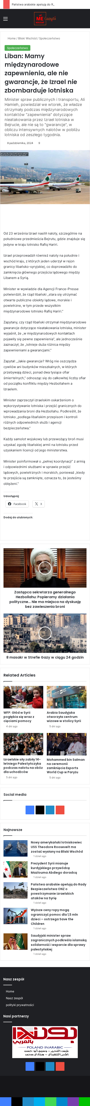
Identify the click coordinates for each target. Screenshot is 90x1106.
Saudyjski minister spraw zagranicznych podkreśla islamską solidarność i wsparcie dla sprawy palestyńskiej (59, 942)
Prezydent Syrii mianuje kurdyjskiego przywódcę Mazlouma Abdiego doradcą (54, 868)
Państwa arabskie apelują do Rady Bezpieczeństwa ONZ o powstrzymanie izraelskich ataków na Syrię (58, 891)
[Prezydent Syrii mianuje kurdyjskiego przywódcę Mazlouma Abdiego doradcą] (15, 869)
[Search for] (84, 20)
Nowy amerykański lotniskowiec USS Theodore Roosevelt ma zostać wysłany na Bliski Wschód (57, 847)
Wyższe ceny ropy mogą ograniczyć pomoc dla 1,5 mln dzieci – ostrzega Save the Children (54, 917)
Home (11, 38)
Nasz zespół (14, 998)
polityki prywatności (20, 1005)
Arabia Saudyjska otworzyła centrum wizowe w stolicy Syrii (64, 716)
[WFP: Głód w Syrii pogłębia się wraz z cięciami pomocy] (23, 697)
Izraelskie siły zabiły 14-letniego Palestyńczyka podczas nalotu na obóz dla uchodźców (23, 765)
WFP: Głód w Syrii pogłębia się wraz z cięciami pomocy (18, 716)
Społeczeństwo (49, 38)
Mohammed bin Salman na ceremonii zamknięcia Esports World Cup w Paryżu (66, 765)
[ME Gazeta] (45, 18)
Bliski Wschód (27, 38)
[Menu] (5, 20)
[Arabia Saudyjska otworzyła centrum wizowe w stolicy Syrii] (67, 697)
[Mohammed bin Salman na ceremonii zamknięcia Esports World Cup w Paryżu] (67, 744)
